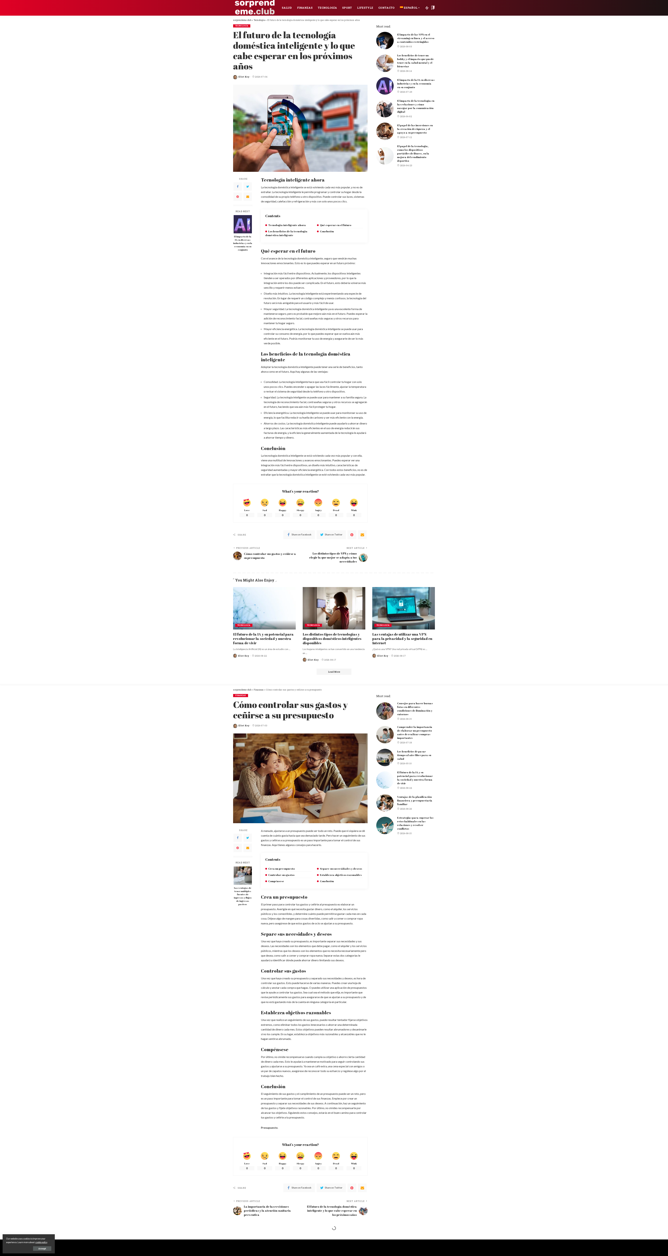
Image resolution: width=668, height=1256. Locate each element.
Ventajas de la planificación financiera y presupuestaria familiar (414, 800)
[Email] (248, 196)
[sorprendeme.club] (255, 8)
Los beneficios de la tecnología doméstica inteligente (286, 233)
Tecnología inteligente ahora (287, 225)
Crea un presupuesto (281, 868)
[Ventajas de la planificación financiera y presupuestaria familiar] (385, 803)
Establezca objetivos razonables (341, 875)
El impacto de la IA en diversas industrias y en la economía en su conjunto (242, 243)
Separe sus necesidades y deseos (341, 868)
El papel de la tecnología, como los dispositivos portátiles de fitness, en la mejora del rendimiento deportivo (413, 153)
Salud (238, 1237)
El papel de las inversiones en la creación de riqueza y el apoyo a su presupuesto (415, 129)
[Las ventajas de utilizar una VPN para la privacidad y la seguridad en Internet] (403, 608)
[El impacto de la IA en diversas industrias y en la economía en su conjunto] (243, 224)
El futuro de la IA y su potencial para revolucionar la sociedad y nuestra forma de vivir (263, 638)
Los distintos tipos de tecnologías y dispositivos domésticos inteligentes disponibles (332, 638)
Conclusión (327, 231)
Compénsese (276, 881)
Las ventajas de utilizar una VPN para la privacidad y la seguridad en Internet (402, 638)
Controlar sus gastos (281, 875)
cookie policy (41, 1242)
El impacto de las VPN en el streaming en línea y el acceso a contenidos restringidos (415, 38)
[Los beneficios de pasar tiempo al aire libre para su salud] (385, 757)
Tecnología (241, 26)
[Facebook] (237, 186)
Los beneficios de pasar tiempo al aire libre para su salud (414, 755)
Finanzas (240, 695)
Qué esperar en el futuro (335, 225)
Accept (42, 1248)
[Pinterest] (237, 196)
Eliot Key (243, 77)
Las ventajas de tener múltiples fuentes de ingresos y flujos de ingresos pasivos (243, 896)
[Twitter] (248, 186)
